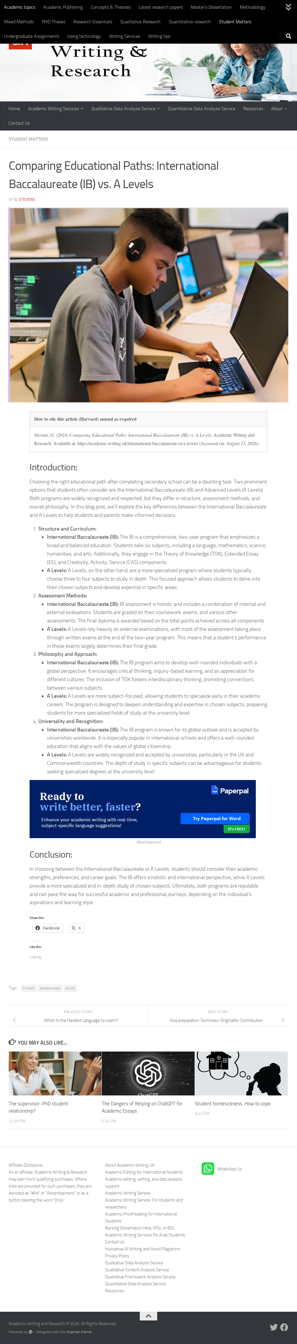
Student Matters (235, 21)
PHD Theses (53, 21)
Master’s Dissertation (211, 7)
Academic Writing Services (53, 108)
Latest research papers (161, 7)
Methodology (252, 7)
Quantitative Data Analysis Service (201, 108)
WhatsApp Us (229, 1169)
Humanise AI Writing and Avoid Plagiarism (142, 1249)
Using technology (84, 36)
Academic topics (19, 7)
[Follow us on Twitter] (274, 1327)
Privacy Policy (117, 1256)
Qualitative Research (140, 21)
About (277, 108)
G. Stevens (25, 199)
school (70, 988)
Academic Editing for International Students (144, 1172)
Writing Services (124, 36)
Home (14, 108)
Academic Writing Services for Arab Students (145, 1235)
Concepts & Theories (111, 7)
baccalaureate (50, 988)
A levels (29, 988)
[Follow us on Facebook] (284, 1327)
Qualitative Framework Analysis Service (140, 1276)
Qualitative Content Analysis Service (137, 1269)
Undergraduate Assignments (31, 36)
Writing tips (159, 36)
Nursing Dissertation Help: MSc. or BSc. (140, 1228)
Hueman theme (79, 1332)
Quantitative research (190, 21)
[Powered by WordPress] (30, 1332)
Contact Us (19, 123)
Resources (253, 108)
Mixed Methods (19, 21)
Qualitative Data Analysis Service (123, 108)
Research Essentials (92, 21)
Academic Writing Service (127, 1193)
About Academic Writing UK (129, 1165)
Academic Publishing (63, 7)
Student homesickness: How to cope (233, 1103)
